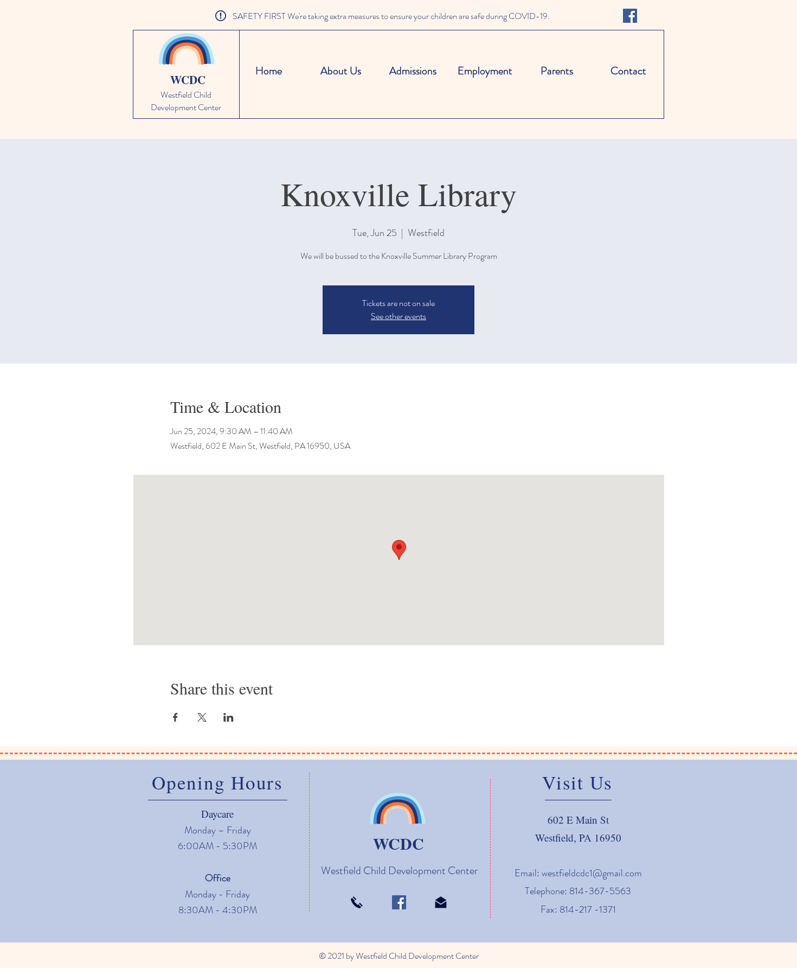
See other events (398, 316)
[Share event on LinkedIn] (228, 717)
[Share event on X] (202, 717)
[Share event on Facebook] (175, 717)
